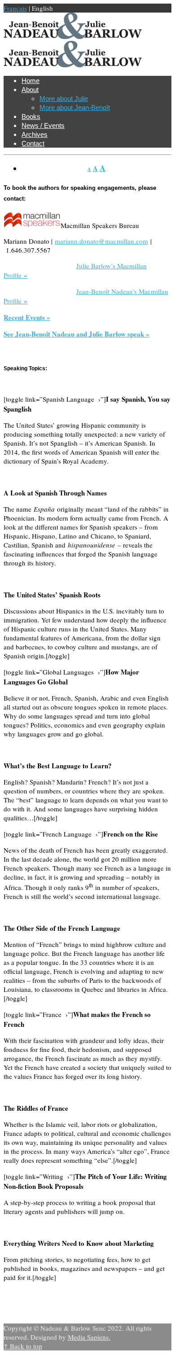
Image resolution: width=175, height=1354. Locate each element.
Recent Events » (27, 317)
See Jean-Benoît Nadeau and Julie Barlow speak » (76, 334)
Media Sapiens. (89, 1336)
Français (15, 8)
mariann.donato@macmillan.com (101, 241)
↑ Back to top (23, 1345)
